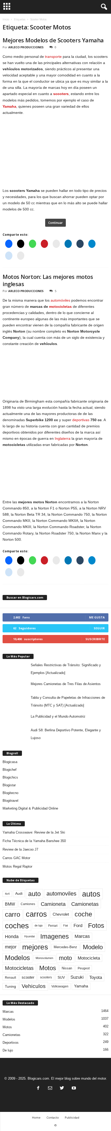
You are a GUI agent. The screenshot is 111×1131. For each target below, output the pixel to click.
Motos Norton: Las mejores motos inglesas (48, 280)
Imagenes (54, 936)
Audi (18, 894)
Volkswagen (59, 986)
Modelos (17, 957)
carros (36, 914)
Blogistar (9, 785)
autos (91, 894)
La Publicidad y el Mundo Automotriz (58, 716)
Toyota (95, 977)
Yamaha (9, 106)
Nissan (67, 968)
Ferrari (53, 926)
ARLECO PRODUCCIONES (26, 47)
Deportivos (11, 1042)
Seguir (99, 628)
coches (17, 926)
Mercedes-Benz (65, 947)
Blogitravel (10, 801)
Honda (12, 936)
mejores (35, 947)
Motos (47, 968)
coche (83, 914)
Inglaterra (62, 438)
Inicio (6, 19)
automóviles (60, 300)
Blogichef (10, 770)
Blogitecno (10, 793)
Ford (78, 925)
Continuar (55, 223)
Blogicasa (10, 762)
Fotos (96, 925)
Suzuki (77, 977)
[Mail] (50, 1088)
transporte (53, 56)
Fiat (65, 925)
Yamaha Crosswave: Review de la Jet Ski (34, 832)
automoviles (61, 893)
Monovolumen (44, 958)
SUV (61, 977)
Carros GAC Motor (16, 858)
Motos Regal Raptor (17, 866)
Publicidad (72, 1117)
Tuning (10, 986)
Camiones (28, 904)
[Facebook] (38, 1088)
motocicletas (60, 306)
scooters (61, 94)
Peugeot (84, 968)
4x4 (7, 893)
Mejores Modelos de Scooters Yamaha (53, 40)
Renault (10, 977)
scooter (28, 977)
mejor (11, 946)
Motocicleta (89, 958)
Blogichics (10, 777)
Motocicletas (19, 968)
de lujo (39, 925)
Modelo (93, 947)
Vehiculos (34, 986)
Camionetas (85, 904)
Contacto (52, 1117)
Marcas (82, 936)
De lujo (8, 1050)
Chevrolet (61, 914)
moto (65, 958)
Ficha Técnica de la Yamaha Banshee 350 (34, 841)
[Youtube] (73, 1088)
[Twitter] (62, 1088)
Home (36, 1117)
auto (34, 893)
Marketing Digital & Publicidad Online (30, 808)
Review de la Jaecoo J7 (20, 849)
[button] (103, 7)
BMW (10, 904)
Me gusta (97, 617)
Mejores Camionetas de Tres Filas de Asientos (66, 684)
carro (12, 914)
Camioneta (53, 904)
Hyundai (29, 936)
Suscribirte (95, 639)
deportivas (80, 420)
